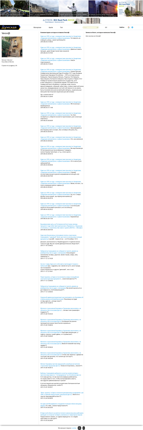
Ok (79, 428)
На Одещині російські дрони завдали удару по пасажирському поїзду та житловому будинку (102, 15)
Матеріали (37, 27)
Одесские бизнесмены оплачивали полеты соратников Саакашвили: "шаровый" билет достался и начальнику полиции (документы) (61, 237)
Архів (51, 27)
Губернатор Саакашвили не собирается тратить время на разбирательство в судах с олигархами (59, 252)
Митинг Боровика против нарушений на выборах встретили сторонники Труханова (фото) (60, 365)
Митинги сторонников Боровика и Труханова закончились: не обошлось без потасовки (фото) (60, 309)
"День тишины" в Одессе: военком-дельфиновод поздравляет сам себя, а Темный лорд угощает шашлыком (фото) (61, 393)
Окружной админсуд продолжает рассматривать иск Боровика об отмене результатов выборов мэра (61, 298)
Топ (61, 27)
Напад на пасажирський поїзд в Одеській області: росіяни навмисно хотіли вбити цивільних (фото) (42, 14)
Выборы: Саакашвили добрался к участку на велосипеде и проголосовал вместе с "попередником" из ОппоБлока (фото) (60, 374)
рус (106, 27)
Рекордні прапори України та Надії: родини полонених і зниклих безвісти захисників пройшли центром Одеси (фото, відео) (13, 14)
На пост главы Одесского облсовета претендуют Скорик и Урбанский (59, 265)
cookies (74, 428)
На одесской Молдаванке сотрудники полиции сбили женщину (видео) (60, 404)
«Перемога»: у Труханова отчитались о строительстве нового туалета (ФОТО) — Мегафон (61, 227)
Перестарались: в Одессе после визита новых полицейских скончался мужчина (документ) (59, 278)
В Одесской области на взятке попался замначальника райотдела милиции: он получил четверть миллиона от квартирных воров (61, 414)
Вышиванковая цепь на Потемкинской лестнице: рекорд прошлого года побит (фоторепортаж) (58, 225)
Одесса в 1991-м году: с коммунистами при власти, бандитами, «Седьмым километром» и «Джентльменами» (60, 37)
